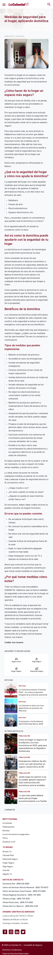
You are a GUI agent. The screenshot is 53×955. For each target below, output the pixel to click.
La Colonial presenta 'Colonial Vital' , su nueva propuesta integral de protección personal (33, 692)
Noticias (6, 831)
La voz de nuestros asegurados (16, 834)
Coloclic (6, 870)
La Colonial (7, 823)
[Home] (18, 4)
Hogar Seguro (8, 863)
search (49, 4)
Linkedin (17, 932)
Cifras (5, 838)
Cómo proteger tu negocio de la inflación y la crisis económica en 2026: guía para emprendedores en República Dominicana (33, 745)
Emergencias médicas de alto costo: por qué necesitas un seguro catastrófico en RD (32, 764)
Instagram (11, 932)
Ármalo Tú (7, 852)
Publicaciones (8, 827)
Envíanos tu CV (9, 842)
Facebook (5, 932)
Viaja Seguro (8, 867)
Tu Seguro (8, 847)
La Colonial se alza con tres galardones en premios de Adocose (31, 708)
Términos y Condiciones (12, 950)
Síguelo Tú (7, 874)
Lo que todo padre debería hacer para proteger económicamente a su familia (33, 798)
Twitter (23, 932)
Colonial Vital (8, 855)
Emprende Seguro (10, 859)
